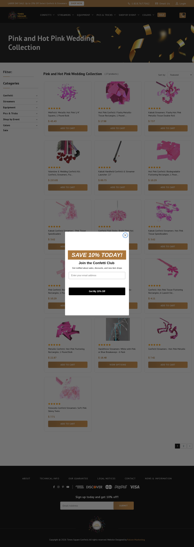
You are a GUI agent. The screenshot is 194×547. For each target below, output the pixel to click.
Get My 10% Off (97, 291)
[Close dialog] (125, 235)
